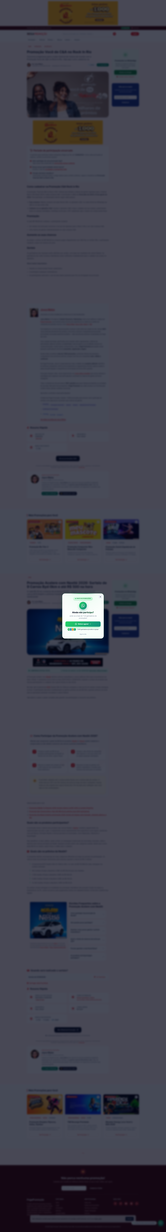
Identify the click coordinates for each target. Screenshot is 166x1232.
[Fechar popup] (100, 597)
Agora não (83, 634)
